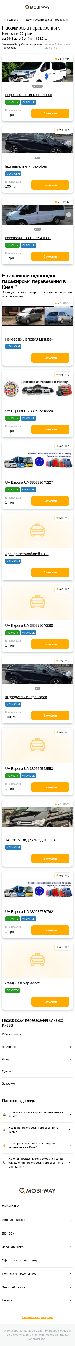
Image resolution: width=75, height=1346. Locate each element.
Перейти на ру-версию (37, 1317)
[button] (34, 86)
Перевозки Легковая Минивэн (29, 339)
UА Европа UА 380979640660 (29, 625)
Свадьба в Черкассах (22, 983)
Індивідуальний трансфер (26, 166)
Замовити (50, 113)
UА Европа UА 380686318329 (29, 411)
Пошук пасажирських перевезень (46, 19)
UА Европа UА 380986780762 (29, 912)
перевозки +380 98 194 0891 (28, 238)
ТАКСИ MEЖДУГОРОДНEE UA (30, 840)
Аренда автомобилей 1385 (26, 554)
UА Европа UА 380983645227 (29, 482)
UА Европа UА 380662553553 (29, 768)
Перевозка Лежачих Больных (28, 95)
